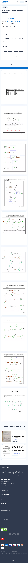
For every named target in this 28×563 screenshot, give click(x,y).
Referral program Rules (13, 558)
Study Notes (3, 499)
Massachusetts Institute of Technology (15, 17)
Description (6, 34)
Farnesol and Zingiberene (18, 432)
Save (26, 64)
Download (14, 68)
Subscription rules (4, 558)
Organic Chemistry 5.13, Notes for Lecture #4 (17, 447)
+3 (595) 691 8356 (6, 518)
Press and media (4, 524)
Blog (2, 497)
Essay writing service (5, 481)
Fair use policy (17, 557)
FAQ (1, 508)
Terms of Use (10, 557)
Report (4, 64)
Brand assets (3, 525)
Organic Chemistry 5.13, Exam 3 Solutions (12, 11)
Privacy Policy (3, 557)
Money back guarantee (5, 510)
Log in (22, 2)
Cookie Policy (15, 560)
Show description (15, 56)
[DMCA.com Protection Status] (14, 529)
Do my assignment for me (6, 485)
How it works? (3, 505)
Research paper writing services (7, 487)
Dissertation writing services (6, 488)
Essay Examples (4, 496)
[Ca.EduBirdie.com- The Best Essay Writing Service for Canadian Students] (2, 540)
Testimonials (3, 507)
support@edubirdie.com (22, 475)
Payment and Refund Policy (6, 560)
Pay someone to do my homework (8, 483)
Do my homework (4, 490)
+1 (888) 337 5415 (5, 519)
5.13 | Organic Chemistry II (13, 21)
